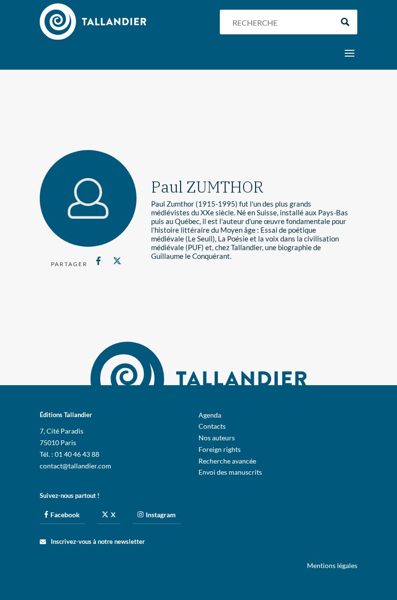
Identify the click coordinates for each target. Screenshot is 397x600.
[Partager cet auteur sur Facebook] (98, 261)
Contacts (212, 426)
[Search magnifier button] (345, 22)
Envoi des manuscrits (230, 472)
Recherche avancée (227, 461)
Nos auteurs (216, 438)
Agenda (209, 415)
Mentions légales (332, 565)
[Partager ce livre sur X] (116, 261)
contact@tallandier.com (75, 466)
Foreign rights (219, 449)
